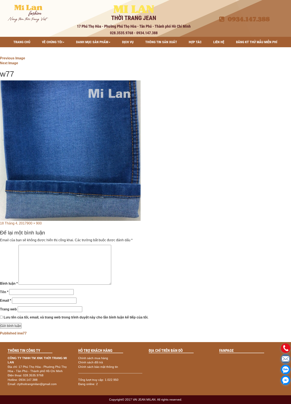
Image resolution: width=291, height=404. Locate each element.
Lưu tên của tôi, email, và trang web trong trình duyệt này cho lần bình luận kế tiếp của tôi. (76, 317)
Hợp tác (195, 42)
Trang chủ (21, 42)
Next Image (9, 63)
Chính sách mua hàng (93, 358)
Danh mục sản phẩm (92, 42)
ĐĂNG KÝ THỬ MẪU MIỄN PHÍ (256, 42)
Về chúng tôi (52, 42)
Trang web (8, 309)
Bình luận (9, 283)
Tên (4, 292)
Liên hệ (218, 42)
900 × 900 (34, 223)
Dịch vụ (128, 42)
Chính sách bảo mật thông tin (98, 366)
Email (5, 300)
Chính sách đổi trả (90, 362)
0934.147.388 (247, 19)
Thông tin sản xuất (161, 42)
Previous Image (12, 58)
